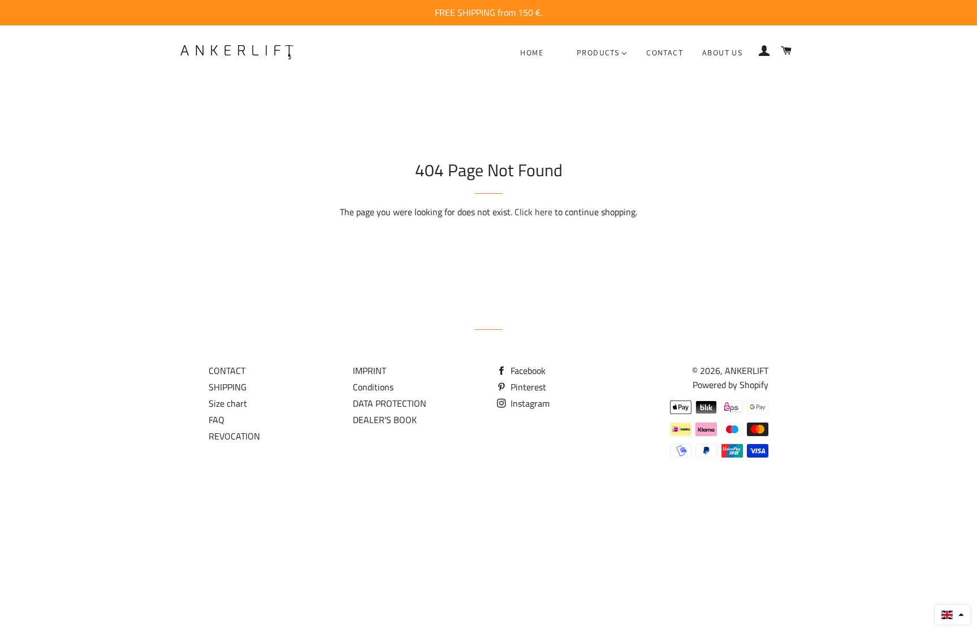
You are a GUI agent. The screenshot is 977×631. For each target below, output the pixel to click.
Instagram (529, 403)
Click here (533, 212)
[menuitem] (532, 52)
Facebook (527, 370)
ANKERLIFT (746, 370)
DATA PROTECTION (389, 403)
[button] (953, 614)
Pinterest (527, 387)
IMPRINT (369, 370)
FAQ (216, 420)
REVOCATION (234, 436)
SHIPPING (228, 387)
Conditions (373, 387)
